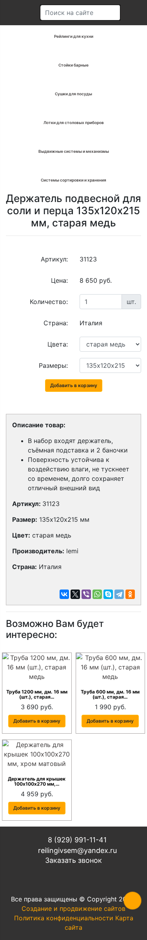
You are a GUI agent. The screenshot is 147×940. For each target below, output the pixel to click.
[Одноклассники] (130, 594)
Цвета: (57, 344)
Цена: (59, 280)
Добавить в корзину (73, 385)
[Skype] (108, 594)
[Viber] (86, 594)
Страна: (56, 323)
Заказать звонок (73, 860)
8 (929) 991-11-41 (76, 840)
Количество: (49, 302)
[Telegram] (119, 594)
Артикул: (54, 259)
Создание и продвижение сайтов (73, 908)
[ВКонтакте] (64, 594)
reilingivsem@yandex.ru (76, 850)
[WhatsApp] (97, 594)
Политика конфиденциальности (63, 918)
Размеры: (53, 365)
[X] (75, 594)
